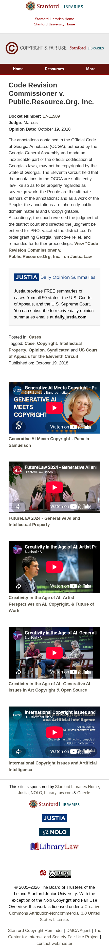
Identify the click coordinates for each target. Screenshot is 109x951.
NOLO (36, 793)
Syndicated (58, 350)
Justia (23, 793)
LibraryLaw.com (58, 793)
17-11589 (51, 116)
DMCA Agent (78, 930)
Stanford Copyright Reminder (35, 930)
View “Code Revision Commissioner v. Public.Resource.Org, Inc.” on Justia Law (53, 250)
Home (18, 69)
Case (29, 343)
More (90, 69)
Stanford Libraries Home (54, 19)
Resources (54, 69)
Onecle (83, 793)
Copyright (47, 343)
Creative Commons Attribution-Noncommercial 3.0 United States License (54, 913)
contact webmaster (54, 943)
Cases (35, 337)
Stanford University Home (54, 24)
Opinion (37, 350)
